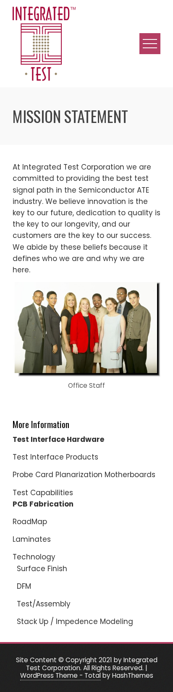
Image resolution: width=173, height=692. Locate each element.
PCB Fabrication (43, 504)
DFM (24, 586)
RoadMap (30, 522)
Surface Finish (42, 569)
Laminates (32, 539)
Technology (34, 557)
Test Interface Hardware (58, 439)
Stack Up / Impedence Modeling (75, 621)
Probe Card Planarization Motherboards (84, 475)
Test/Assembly (44, 604)
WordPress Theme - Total (60, 675)
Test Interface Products (55, 457)
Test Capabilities (43, 493)
